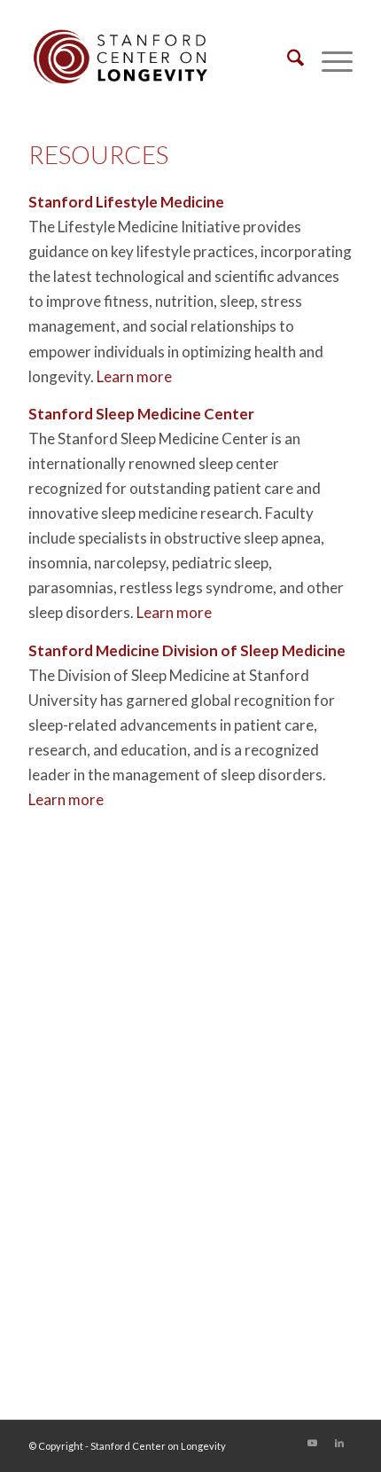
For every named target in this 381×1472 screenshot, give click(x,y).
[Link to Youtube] (312, 1442)
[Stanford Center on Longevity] (157, 61)
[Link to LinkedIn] (339, 1442)
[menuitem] (286, 61)
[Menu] (328, 61)
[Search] (286, 61)
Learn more (134, 376)
